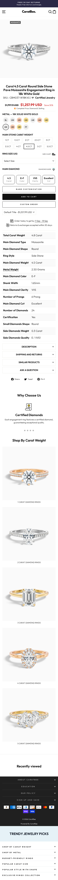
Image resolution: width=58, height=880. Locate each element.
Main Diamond (11, 169)
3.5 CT (8, 146)
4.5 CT (29, 146)
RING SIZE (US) (9, 153)
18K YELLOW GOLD (19, 127)
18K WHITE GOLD (6, 127)
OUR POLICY (28, 793)
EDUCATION (28, 786)
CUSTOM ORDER (29, 204)
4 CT (18, 146)
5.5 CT (50, 146)
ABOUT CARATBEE (28, 780)
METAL (20, 114)
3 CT (48, 140)
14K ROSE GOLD (39, 120)
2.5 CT (38, 140)
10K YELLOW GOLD (26, 120)
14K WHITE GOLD (33, 120)
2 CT (27, 140)
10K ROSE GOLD (19, 120)
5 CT (39, 146)
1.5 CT (17, 140)
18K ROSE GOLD (12, 127)
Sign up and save (28, 800)
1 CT (7, 140)
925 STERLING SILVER (6, 120)
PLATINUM (26, 127)
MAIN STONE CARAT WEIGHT (17, 134)
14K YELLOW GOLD (46, 120)
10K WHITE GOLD (12, 120)
